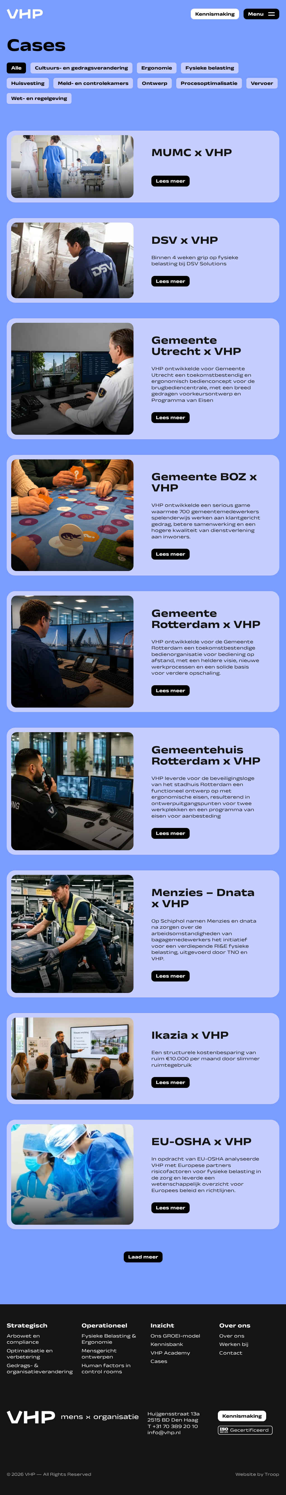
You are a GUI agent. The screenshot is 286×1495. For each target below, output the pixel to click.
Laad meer (143, 1257)
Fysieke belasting (209, 68)
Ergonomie (156, 68)
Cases (159, 1361)
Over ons (231, 1336)
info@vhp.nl (164, 1432)
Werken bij (233, 1344)
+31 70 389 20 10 (175, 1426)
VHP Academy (170, 1353)
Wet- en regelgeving (39, 98)
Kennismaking (215, 14)
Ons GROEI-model (175, 1336)
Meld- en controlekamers (93, 83)
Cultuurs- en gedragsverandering (81, 68)
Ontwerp (154, 83)
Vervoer (262, 83)
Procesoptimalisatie (209, 83)
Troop (271, 1474)
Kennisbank (167, 1344)
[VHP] (25, 14)
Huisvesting (27, 83)
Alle (16, 68)
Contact (230, 1353)
